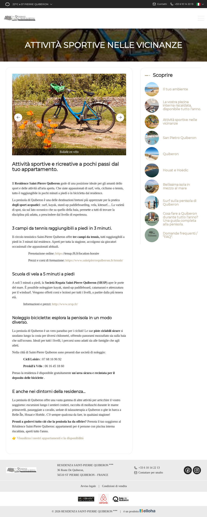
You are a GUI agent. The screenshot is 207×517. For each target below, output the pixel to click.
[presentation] (18, 117)
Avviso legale (88, 486)
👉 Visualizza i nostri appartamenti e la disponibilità (47, 438)
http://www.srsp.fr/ (65, 304)
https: (59, 253)
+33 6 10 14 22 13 (149, 467)
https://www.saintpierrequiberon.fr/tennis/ (94, 260)
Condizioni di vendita (114, 486)
